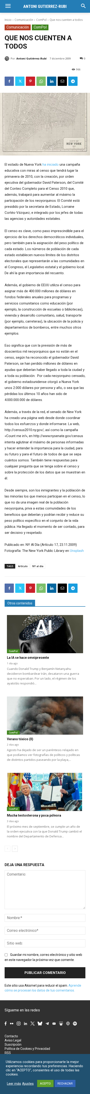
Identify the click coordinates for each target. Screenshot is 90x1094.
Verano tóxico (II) (20, 739)
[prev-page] (7, 849)
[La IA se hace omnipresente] (45, 634)
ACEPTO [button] (45, 1083)
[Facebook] (9, 81)
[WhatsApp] (41, 81)
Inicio (8, 20)
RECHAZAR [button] (65, 1083)
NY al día (37, 566)
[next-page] (15, 849)
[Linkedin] (51, 81)
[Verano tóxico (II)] (45, 715)
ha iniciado (50, 164)
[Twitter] (19, 81)
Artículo (23, 566)
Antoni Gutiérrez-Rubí (31, 58)
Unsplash (77, 551)
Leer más (14, 1084)
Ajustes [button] (28, 1084)
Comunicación (24, 20)
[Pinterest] (30, 81)
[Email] (62, 81)
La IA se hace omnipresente (28, 657)
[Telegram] (73, 81)
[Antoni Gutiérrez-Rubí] (8, 58)
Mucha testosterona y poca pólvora (34, 815)
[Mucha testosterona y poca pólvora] (45, 792)
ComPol (41, 20)
